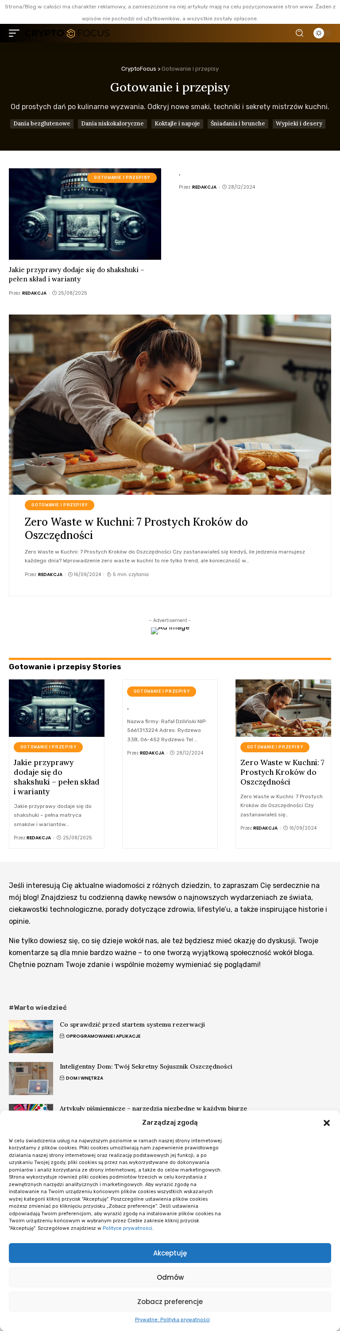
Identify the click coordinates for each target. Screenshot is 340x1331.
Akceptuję (170, 1253)
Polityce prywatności (127, 1228)
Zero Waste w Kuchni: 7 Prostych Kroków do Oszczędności (136, 528)
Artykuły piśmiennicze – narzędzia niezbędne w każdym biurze (153, 1108)
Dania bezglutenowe (41, 123)
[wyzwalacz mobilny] (16, 33)
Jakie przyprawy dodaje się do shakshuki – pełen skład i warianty (76, 274)
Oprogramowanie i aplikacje (103, 1036)
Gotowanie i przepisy (122, 177)
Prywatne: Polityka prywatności (172, 1320)
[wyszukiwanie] (299, 33)
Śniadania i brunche (238, 123)
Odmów (170, 1277)
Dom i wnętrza (84, 1078)
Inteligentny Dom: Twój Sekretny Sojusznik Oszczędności (146, 1066)
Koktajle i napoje (177, 123)
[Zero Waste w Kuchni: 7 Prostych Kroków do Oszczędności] (170, 405)
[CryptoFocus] (67, 33)
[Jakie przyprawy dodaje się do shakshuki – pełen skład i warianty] (85, 213)
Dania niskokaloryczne (112, 123)
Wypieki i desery (299, 123)
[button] (326, 1123)
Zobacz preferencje (170, 1301)
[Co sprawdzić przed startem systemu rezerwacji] (31, 1036)
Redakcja (34, 293)
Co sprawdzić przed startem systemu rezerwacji (132, 1024)
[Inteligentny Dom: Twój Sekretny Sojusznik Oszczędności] (31, 1078)
